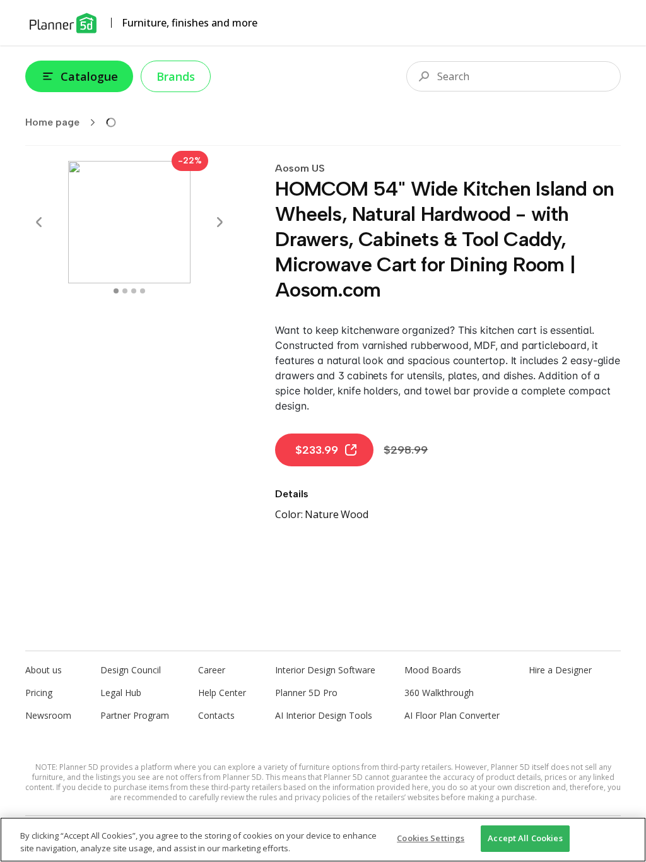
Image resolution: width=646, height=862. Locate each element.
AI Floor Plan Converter (452, 715)
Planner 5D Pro (306, 693)
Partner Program (134, 715)
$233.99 (316, 450)
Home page (52, 122)
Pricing (38, 693)
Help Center (222, 693)
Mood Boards (432, 670)
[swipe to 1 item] (124, 290)
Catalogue (89, 76)
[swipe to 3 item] (142, 290)
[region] (323, 839)
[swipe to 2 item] (133, 290)
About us (43, 670)
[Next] (219, 222)
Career (211, 670)
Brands (175, 76)
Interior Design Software (325, 670)
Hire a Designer (560, 670)
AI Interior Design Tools (323, 715)
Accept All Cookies (525, 838)
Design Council (130, 670)
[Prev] (39, 222)
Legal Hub (120, 693)
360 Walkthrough (439, 693)
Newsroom (48, 715)
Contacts (216, 715)
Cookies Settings (430, 838)
